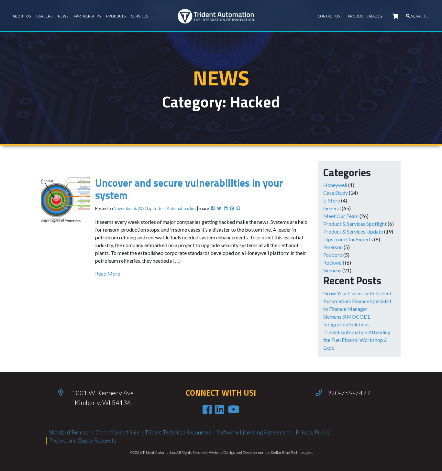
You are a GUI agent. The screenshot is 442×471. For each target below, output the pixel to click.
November (123, 208)
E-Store (331, 200)
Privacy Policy (313, 432)
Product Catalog (365, 16)
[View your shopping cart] (395, 16)
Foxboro (332, 255)
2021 (142, 208)
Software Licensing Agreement (253, 432)
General (332, 208)
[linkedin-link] (219, 409)
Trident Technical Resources (178, 432)
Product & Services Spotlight (355, 224)
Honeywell (335, 185)
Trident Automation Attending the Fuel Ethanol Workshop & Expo (357, 340)
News (63, 16)
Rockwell (333, 262)
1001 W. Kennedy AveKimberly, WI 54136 (103, 397)
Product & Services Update (353, 231)
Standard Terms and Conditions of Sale (94, 432)
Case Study (335, 193)
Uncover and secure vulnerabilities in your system (189, 189)
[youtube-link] (233, 409)
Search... (419, 16)
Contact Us (329, 16)
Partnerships (87, 16)
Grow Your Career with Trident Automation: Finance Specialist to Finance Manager (357, 301)
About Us (22, 16)
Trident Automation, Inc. (174, 208)
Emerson (333, 247)
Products (116, 16)
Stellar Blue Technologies (291, 452)
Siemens (332, 270)
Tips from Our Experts (348, 239)
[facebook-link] (207, 409)
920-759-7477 (348, 393)
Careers (44, 16)
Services (139, 16)
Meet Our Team (341, 216)
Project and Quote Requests (82, 440)
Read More (107, 273)
